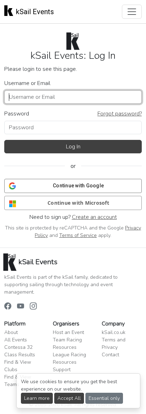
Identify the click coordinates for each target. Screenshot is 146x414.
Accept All (69, 398)
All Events (15, 339)
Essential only (104, 398)
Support (62, 369)
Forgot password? (119, 114)
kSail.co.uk (113, 332)
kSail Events (35, 11)
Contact (110, 354)
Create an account (94, 217)
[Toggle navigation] (132, 12)
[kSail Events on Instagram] (33, 306)
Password (16, 114)
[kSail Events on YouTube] (20, 306)
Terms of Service (78, 235)
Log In (73, 147)
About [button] (11, 332)
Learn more (37, 398)
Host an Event (68, 332)
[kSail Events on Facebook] (7, 306)
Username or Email (27, 83)
